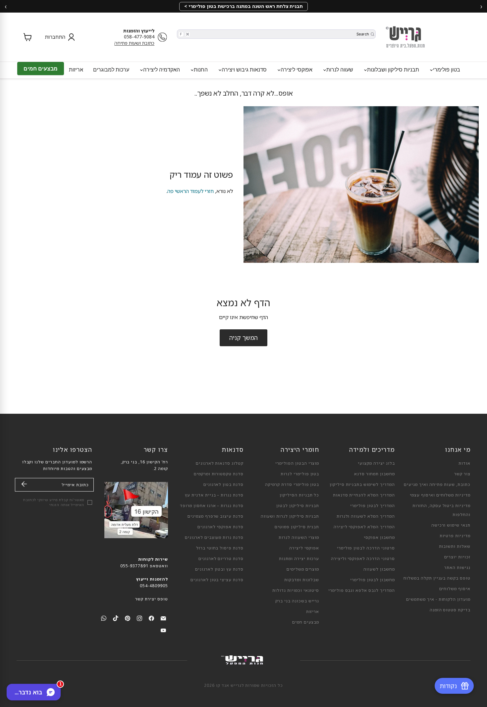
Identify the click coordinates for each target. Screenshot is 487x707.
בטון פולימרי (446, 69)
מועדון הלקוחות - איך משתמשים (438, 599)
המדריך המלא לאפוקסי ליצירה (364, 527)
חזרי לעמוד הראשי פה (190, 191)
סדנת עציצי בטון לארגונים (217, 580)
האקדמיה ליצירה (161, 69)
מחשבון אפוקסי (379, 537)
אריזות (76, 69)
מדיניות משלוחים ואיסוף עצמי (440, 495)
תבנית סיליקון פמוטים (297, 527)
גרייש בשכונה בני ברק (297, 601)
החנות (200, 69)
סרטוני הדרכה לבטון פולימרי (366, 548)
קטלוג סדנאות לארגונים (220, 463)
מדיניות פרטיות (455, 536)
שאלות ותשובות (454, 546)
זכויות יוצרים (457, 557)
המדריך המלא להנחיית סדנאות (364, 495)
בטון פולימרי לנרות (300, 474)
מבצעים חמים (41, 68)
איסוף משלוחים (454, 588)
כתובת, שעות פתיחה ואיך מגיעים (437, 484)
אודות (464, 463)
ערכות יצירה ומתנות (299, 558)
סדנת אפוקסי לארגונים (220, 527)
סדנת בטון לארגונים (223, 484)
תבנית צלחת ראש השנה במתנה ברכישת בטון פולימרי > (243, 6)
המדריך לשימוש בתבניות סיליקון (362, 484)
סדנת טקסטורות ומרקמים (219, 474)
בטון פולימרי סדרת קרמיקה (292, 484)
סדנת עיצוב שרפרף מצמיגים (216, 516)
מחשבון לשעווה (379, 569)
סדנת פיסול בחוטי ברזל (220, 548)
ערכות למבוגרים (111, 69)
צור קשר (462, 474)
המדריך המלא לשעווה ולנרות (366, 516)
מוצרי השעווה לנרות (299, 537)
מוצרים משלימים (303, 569)
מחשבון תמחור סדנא (374, 474)
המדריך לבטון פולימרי (372, 505)
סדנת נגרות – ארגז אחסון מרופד (212, 505)
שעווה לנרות (339, 69)
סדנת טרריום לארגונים (221, 558)
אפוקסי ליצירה (295, 69)
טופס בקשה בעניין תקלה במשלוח (437, 578)
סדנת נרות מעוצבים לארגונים (214, 537)
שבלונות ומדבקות (301, 580)
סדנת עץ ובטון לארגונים (219, 569)
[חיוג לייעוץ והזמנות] (164, 37)
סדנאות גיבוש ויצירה (243, 69)
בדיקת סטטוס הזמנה (450, 610)
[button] (58, 37)
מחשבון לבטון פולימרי (372, 580)
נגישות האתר (457, 567)
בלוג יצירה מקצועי (376, 463)
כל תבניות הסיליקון (299, 495)
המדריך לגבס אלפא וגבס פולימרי (361, 590)
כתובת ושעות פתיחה (134, 43)
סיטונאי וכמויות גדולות (295, 590)
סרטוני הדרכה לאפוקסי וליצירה (363, 558)
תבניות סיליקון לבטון (297, 505)
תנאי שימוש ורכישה (450, 525)
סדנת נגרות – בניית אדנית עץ (214, 495)
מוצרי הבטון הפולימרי (297, 463)
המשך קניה (243, 338)
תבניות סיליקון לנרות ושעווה (290, 516)
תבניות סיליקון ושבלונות (392, 69)
